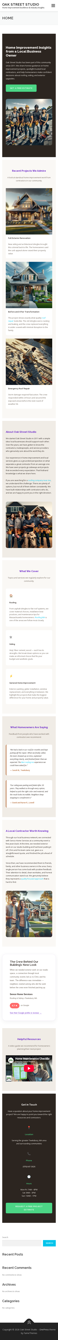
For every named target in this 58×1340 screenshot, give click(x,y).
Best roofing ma (27, 762)
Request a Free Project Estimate (29, 1208)
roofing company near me (39, 480)
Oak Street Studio (20, 4)
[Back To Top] (29, 1322)
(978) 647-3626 (29, 1166)
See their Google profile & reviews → (26, 1013)
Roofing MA (40, 617)
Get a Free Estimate (21, 88)
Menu (53, 5)
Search (5, 1237)
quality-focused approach (32, 879)
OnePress (44, 1329)
